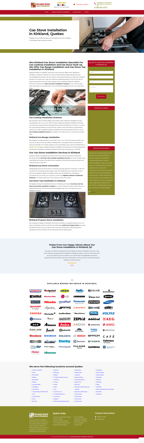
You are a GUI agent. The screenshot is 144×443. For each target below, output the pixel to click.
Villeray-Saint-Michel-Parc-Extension (105, 389)
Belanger (34, 377)
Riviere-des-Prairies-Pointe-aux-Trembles (82, 388)
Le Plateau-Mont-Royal (59, 394)
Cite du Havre (35, 389)
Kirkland (55, 375)
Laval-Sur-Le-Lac (57, 391)
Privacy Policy (78, 424)
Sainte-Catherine (100, 372)
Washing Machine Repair (60, 424)
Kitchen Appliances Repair (60, 421)
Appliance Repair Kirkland (40, 15)
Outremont (77, 375)
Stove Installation (79, 423)
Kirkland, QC (101, 419)
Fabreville (55, 370)
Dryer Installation (79, 417)
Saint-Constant (78, 394)
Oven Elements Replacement (61, 423)
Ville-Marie (98, 386)
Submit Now (101, 96)
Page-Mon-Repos (79, 377)
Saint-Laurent (78, 398)
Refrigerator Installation (80, 421)
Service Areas (77, 12)
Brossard (34, 382)
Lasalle (55, 386)
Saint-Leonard (78, 401)
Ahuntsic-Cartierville (37, 370)
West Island (99, 391)
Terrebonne (98, 382)
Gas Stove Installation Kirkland (56, 15)
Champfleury (35, 386)
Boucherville (35, 379)
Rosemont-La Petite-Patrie (81, 391)
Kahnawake (56, 372)
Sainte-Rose (99, 377)
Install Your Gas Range (36, 147)
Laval (54, 389)
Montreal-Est (78, 370)
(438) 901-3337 (100, 7)
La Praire (55, 382)
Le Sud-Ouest (56, 396)
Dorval (33, 398)
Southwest (98, 379)
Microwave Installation (80, 419)
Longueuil (55, 398)
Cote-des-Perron (36, 396)
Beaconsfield (35, 375)
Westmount (98, 394)
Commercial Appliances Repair (62, 417)
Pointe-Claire (78, 382)
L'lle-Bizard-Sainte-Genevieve (60, 377)
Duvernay (34, 401)
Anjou (33, 372)
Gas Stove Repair (58, 419)
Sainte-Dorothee (100, 375)
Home (46, 12)
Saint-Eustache (78, 396)
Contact (86, 12)
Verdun (98, 384)
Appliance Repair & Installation (61, 12)
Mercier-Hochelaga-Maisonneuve (61, 401)
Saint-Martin (99, 370)
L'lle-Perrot (56, 379)
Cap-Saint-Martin (36, 384)
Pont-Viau (77, 384)
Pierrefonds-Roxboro (80, 379)
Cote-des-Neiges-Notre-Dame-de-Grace (40, 393)
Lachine (55, 384)
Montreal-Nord (78, 372)
